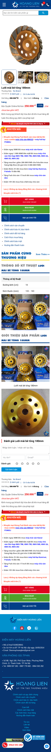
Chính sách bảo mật (13, 241)
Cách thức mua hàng (13, 237)
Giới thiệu (27, 730)
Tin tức (27, 722)
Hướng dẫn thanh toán (14, 245)
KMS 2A (44, 156)
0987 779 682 (25, 666)
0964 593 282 (37, 666)
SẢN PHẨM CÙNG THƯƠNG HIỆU (16, 255)
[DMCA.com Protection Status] (15, 741)
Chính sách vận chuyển (14, 225)
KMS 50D (36, 156)
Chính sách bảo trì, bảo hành (16, 229)
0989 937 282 (12, 666)
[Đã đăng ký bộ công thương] (34, 741)
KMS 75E (28, 156)
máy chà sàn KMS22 (24, 139)
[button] (47, 76)
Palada (7, 171)
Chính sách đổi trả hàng (14, 233)
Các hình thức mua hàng (25, 713)
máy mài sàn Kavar (34, 149)
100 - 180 (30, 291)
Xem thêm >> (43, 254)
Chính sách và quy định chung (25, 694)
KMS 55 (7, 158)
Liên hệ (27, 725)
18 (27, 285)
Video (26, 727)
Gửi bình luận (11, 469)
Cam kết (25, 707)
